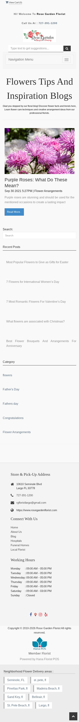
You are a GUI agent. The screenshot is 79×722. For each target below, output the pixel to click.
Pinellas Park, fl (17, 688)
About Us (16, 531)
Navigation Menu (20, 59)
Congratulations (13, 418)
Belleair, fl (38, 697)
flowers (7, 375)
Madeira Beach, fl (48, 688)
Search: (8, 229)
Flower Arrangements (17, 432)
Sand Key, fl (15, 697)
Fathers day (10, 403)
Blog (13, 536)
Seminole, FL (16, 680)
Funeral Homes (20, 545)
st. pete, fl (40, 680)
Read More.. (14, 211)
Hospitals (16, 540)
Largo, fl (44, 705)
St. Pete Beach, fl (18, 705)
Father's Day (11, 389)
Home (14, 527)
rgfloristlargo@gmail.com (31, 502)
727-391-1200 (48, 23)
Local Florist (18, 549)
